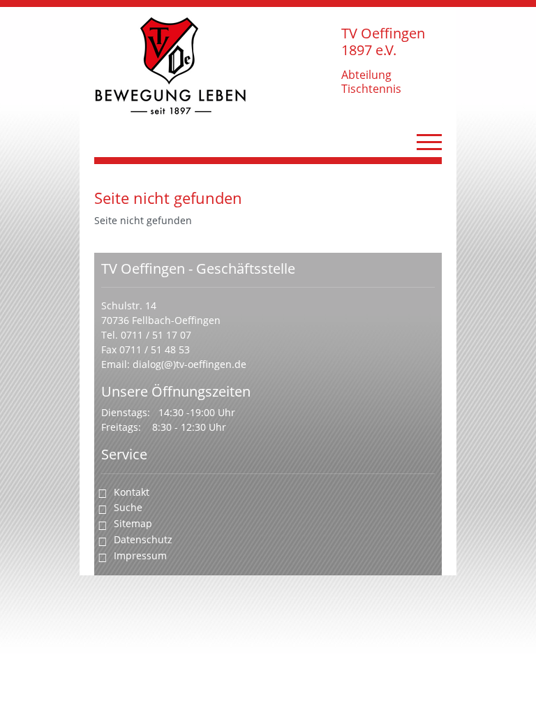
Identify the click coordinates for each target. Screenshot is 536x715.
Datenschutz (143, 539)
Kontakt (131, 492)
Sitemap (133, 523)
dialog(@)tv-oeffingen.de (189, 364)
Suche (128, 507)
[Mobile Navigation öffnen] (429, 141)
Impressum (140, 555)
